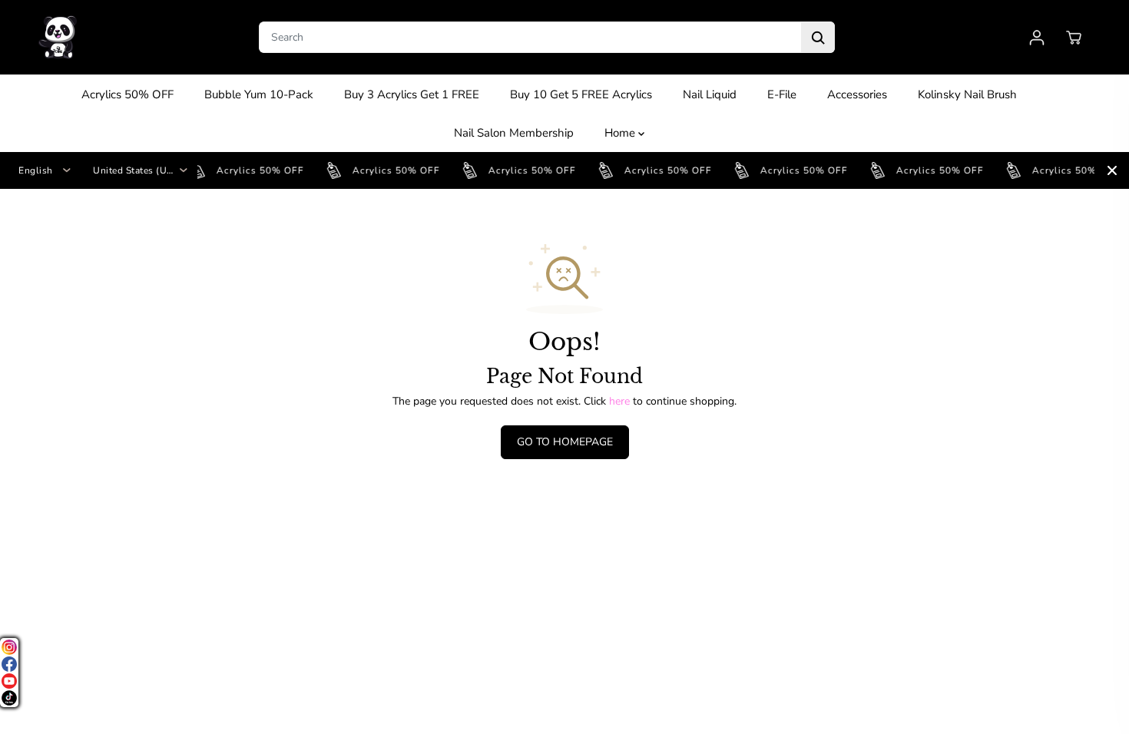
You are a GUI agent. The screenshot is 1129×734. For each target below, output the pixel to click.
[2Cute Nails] (57, 37)
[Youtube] (9, 681)
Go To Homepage (565, 442)
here (619, 401)
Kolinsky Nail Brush (967, 94)
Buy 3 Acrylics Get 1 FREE (411, 94)
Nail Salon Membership (514, 133)
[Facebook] (9, 664)
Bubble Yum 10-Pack (258, 94)
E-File (781, 94)
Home (621, 133)
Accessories (857, 94)
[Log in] (1037, 38)
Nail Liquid (710, 94)
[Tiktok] (9, 698)
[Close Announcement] (1112, 170)
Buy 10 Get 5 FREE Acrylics (581, 94)
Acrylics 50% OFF (127, 94)
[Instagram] (9, 647)
